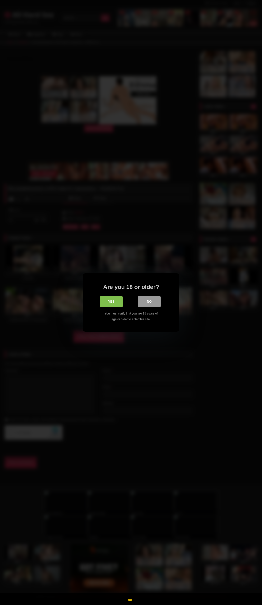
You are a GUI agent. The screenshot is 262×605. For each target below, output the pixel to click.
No (149, 301)
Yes (111, 301)
